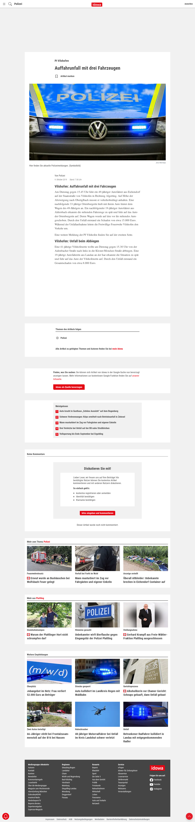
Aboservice (122, 773)
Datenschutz (62, 819)
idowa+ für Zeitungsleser (127, 770)
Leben (94, 794)
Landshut (65, 770)
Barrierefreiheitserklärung (117, 819)
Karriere (31, 773)
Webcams (122, 788)
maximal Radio (34, 797)
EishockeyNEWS (34, 794)
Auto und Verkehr (99, 800)
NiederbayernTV (34, 800)
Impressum (49, 819)
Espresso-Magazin (35, 809)
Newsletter (32, 776)
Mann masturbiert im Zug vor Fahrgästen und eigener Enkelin (88, 422)
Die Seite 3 (96, 776)
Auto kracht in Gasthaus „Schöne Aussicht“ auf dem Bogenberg (89, 411)
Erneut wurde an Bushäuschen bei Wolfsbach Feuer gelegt (48, 580)
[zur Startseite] (158, 767)
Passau (65, 797)
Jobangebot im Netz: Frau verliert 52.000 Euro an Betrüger (46, 692)
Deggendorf (66, 794)
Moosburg (66, 791)
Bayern (95, 767)
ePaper (121, 767)
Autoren (31, 767)
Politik (94, 782)
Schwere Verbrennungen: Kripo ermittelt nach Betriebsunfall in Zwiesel (92, 416)
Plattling (40, 598)
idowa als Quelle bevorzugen (69, 387)
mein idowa (117, 348)
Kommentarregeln (35, 779)
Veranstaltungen (124, 791)
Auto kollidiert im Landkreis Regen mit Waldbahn (97, 692)
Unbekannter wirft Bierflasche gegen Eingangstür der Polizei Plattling (96, 636)
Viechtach (66, 782)
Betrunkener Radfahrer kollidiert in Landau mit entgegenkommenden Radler (143, 737)
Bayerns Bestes (34, 803)
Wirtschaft (96, 791)
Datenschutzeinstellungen (139, 819)
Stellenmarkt (123, 779)
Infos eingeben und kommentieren (97, 513)
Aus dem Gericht (98, 779)
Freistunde (96, 785)
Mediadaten (99, 819)
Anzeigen (121, 785)
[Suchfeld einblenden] (10, 4)
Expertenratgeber (35, 806)
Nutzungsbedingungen (84, 819)
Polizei (18, 4)
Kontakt (31, 770)
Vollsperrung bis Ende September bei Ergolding (81, 434)
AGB (70, 819)
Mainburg (66, 785)
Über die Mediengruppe (37, 785)
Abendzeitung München (37, 791)
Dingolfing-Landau (69, 788)
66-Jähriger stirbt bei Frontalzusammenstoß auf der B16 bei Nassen (48, 735)
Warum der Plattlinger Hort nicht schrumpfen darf (47, 636)
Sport (94, 773)
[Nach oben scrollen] (189, 816)
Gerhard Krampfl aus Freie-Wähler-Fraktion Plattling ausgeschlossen (145, 636)
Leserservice (123, 776)
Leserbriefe (32, 782)
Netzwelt (95, 803)
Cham (64, 773)
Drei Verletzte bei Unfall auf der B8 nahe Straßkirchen (84, 428)
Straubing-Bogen (68, 767)
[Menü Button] (4, 4)
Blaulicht (95, 770)
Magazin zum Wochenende (39, 788)
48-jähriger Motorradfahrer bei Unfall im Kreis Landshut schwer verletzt (96, 735)
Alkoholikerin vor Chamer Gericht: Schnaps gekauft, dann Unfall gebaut (144, 692)
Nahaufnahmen (98, 788)
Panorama (96, 797)
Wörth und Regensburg (71, 776)
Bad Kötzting (67, 779)
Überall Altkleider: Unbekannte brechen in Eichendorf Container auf (144, 580)
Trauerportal (123, 782)
